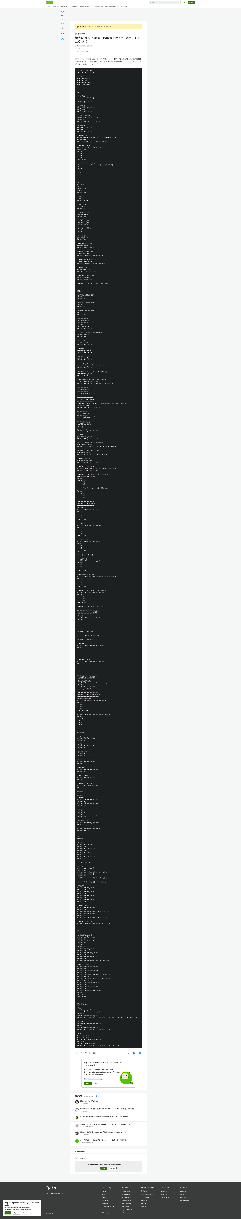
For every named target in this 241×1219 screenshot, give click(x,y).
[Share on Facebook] (62, 34)
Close (25, 1213)
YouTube (143, 1203)
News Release (184, 1200)
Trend (48, 6)
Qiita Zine (164, 1194)
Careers (182, 1194)
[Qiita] (49, 2)
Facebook (144, 1200)
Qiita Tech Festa (127, 1203)
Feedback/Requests (108, 1207)
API (123, 1213)
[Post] (62, 28)
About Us (183, 1191)
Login (184, 2)
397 (62, 15)
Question (64, 6)
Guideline (105, 1200)
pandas (89, 46)
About (104, 1191)
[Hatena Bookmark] (62, 39)
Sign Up (112, 1168)
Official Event (73, 6)
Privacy (104, 1197)
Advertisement (106, 1213)
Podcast (143, 1207)
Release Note (126, 1191)
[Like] (62, 12)
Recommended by (90, 1096)
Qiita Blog (183, 1197)
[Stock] (62, 20)
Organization (99, 6)
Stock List (56, 6)
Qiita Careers (110, 6)
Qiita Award (125, 1207)
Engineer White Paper (128, 1210)
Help (103, 1210)
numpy (84, 46)
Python (78, 46)
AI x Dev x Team (124, 6)
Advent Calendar (127, 1200)
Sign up (16, 1213)
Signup (191, 2)
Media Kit (105, 1203)
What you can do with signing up (94, 1079)
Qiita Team (164, 1191)
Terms (104, 1194)
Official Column (86, 6)
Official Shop (165, 1197)
